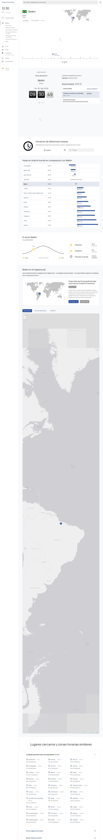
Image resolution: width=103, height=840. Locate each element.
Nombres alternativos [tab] (40, 311)
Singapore (26, 216)
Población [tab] (53, 311)
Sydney (26, 225)
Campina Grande (76, 785)
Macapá (51, 759)
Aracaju (73, 807)
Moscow (26, 198)
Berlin (25, 193)
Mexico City (27, 170)
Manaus (51, 772)
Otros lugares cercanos (34, 831)
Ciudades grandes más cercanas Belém (42, 755)
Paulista (73, 792)
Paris (34, 193)
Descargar (74, 302)
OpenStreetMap (91, 732)
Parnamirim (52, 785)
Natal (28, 785)
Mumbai (26, 207)
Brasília (51, 820)
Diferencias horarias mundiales (10, 36)
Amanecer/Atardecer (11, 39)
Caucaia (73, 766)
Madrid (38, 193)
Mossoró (30, 779)
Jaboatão (74, 798)
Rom (42, 193)
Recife (29, 807)
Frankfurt (29, 193)
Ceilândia (74, 820)
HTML (41, 103)
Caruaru (29, 792)
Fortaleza (30, 772)
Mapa (6, 41)
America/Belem (92, 89)
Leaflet (85, 732)
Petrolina (74, 779)
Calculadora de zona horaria (10, 32)
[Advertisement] (60, 38)
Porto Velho (52, 813)
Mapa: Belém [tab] (27, 311)
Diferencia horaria (10, 27)
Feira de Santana (32, 813)
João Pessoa (53, 792)
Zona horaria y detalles (11, 30)
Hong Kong (27, 211)
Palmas (73, 772)
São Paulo (26, 179)
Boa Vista (52, 779)
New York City (27, 175)
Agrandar (84, 302)
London (26, 188)
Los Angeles (27, 166)
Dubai (25, 202)
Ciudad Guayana (32, 820)
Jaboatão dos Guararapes (34, 798)
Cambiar (8, 12)
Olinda (51, 798)
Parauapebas (31, 766)
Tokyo (25, 220)
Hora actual (8, 25)
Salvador (73, 813)
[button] (10, 50)
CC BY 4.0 (72, 287)
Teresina (52, 766)
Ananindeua (30, 759)
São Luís (73, 759)
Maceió (51, 807)
